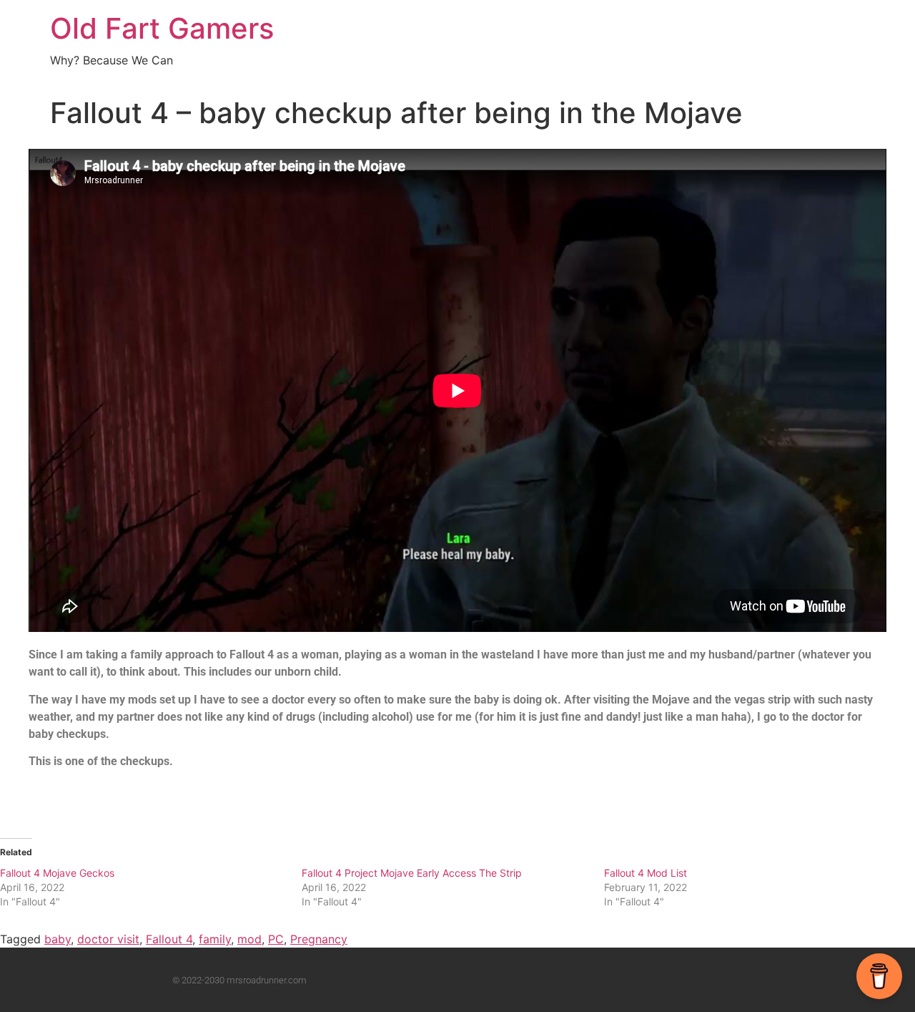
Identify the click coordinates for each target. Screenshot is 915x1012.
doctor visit (108, 939)
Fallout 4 (169, 939)
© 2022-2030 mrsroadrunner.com (239, 980)
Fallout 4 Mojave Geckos (57, 873)
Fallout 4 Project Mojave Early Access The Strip (412, 873)
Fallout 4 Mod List (645, 873)
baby (57, 939)
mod (249, 939)
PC (276, 939)
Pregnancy (318, 939)
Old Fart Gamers (162, 28)
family (215, 939)
